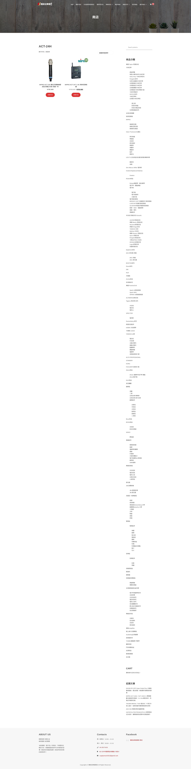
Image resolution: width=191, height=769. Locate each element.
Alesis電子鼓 (133, 377)
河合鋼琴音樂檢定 (89, 4)
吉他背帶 (132, 595)
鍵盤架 (132, 150)
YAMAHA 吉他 (134, 229)
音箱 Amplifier (130, 628)
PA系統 (132, 341)
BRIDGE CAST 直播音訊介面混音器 (140, 201)
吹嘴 (133, 544)
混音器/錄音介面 (134, 354)
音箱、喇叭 (133, 210)
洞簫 (131, 391)
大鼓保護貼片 (134, 456)
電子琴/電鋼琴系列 (135, 593)
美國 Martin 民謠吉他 (136, 222)
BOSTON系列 (130, 263)
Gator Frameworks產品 (133, 132)
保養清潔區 (129, 568)
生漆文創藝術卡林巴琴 (136, 81)
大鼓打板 (134, 197)
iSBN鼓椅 (132, 462)
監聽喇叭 (132, 347)
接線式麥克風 (134, 126)
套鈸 (131, 451)
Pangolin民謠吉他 (135, 238)
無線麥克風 (133, 124)
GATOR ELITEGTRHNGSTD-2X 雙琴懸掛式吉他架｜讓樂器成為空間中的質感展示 (139, 713)
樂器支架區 (129, 613)
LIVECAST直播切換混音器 (138, 203)
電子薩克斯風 (134, 199)
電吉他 (132, 308)
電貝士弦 (132, 475)
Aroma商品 (129, 279)
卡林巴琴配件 (134, 92)
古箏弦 (134, 405)
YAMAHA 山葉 (130, 334)
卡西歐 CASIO (130, 331)
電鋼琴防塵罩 (134, 449)
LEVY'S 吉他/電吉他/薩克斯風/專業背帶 (138, 157)
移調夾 (128, 571)
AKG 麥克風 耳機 (131, 253)
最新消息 (78, 4)
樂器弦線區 (129, 465)
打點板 (132, 453)
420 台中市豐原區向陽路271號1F (109, 751)
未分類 (128, 657)
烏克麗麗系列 (134, 604)
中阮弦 (134, 407)
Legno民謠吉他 (134, 244)
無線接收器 (133, 445)
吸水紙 (134, 535)
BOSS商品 (129, 422)
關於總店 (142, 4)
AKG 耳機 (133, 257)
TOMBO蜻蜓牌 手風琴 (133, 641)
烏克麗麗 (129, 383)
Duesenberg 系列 (131, 321)
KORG (128, 363)
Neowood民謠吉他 (135, 224)
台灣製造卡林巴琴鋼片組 (137, 90)
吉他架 (132, 141)
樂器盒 (132, 139)
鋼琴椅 (132, 460)
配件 (131, 152)
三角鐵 (132, 509)
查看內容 (50, 95)
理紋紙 (134, 537)
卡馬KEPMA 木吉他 (135, 240)
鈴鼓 (131, 518)
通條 (133, 539)
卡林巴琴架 (133, 96)
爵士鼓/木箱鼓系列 (135, 606)
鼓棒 (131, 447)
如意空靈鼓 (129, 116)
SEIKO (128, 432)
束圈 (133, 530)
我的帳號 (134, 4)
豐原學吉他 (100, 4)
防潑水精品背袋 (136, 108)
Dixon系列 (129, 266)
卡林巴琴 (129, 67)
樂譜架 (132, 145)
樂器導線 (132, 583)
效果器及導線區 (131, 578)
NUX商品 (129, 380)
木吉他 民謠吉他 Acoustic (134, 215)
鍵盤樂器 (132, 349)
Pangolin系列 (134, 79)
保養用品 (134, 541)
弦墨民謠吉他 (134, 246)
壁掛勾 (132, 154)
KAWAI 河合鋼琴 (131, 327)
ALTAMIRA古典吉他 (132, 298)
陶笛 (131, 513)
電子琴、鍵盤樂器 (135, 185)
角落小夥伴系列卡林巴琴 (137, 74)
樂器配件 (129, 440)
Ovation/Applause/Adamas (134, 171)
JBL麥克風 (133, 492)
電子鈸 (134, 192)
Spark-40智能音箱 (135, 290)
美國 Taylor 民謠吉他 (132, 64)
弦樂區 (128, 553)
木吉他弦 (132, 470)
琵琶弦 (134, 413)
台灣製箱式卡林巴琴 (136, 83)
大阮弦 (134, 409)
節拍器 (132, 437)
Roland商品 (129, 178)
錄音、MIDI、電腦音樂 (136, 208)
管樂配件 (132, 526)
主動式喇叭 (133, 343)
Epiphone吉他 (130, 250)
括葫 (131, 500)
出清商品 (129, 650)
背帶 (131, 164)
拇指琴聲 (132, 72)
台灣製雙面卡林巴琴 (136, 87)
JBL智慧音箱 (130, 485)
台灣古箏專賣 (130, 113)
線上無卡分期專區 (131, 631)
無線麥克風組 (134, 128)
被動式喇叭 (133, 345)
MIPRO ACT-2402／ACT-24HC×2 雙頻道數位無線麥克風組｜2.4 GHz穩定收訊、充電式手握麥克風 (138, 698)
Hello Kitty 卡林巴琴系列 (137, 76)
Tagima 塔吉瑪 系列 (132, 301)
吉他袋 (132, 427)
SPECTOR (129, 313)
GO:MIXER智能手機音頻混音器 (139, 205)
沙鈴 (131, 511)
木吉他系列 (133, 597)
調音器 (128, 575)
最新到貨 (129, 644)
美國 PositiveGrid (131, 285)
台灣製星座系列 (134, 110)
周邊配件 (132, 212)
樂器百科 (126, 4)
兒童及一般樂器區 (131, 495)
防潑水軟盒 (135, 105)
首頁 (72, 4)
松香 (133, 563)
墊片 (133, 548)
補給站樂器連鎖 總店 (136, 740)
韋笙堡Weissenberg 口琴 (137, 505)
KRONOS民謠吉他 (135, 242)
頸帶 (133, 533)
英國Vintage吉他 (135, 227)
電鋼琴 (132, 352)
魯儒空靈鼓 (129, 654)
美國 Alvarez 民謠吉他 (136, 233)
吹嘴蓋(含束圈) (136, 546)
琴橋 (133, 565)
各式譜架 (132, 620)
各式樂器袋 (133, 610)
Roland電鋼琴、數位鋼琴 (137, 183)
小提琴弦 (132, 479)
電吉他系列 (133, 599)
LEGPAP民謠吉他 (135, 220)
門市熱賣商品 (130, 647)
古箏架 (132, 618)
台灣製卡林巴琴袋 (135, 98)
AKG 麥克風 (133, 260)
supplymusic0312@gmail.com (109, 755)
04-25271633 (104, 747)
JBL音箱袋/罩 (134, 490)
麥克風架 (132, 143)
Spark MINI (133, 292)
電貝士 (132, 310)
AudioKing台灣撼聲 (132, 634)
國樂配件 (132, 400)
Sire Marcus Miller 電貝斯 (134, 167)
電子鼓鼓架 (135, 194)
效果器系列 (133, 608)
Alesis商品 (129, 370)
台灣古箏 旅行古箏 (135, 398)
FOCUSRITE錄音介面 (132, 367)
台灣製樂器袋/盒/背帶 (132, 588)
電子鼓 (132, 187)
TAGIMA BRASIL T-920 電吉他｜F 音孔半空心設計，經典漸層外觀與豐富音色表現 (139, 705)
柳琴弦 (134, 411)
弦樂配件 (132, 558)
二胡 (131, 393)
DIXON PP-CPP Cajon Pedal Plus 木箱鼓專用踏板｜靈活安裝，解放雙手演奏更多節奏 (139, 691)
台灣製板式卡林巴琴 (136, 85)
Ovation (132, 175)
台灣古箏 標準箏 (134, 395)
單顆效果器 (133, 585)
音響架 (132, 147)
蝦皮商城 (117, 4)
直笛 (131, 516)
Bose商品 (129, 419)
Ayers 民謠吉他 (134, 235)
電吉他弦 (132, 472)
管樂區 (128, 521)
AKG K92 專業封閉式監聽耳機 (135, 709)
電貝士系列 (133, 601)
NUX (127, 272)
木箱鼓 (128, 276)
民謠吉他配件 (130, 324)
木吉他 (132, 305)
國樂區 (128, 386)
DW (127, 269)
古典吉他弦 (133, 477)
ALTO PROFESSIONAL (133, 357)
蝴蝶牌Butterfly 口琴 (136, 507)
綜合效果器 (133, 429)
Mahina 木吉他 (134, 231)
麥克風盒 (132, 136)
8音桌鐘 (132, 502)
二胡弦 (134, 416)
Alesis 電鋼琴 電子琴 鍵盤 (137, 375)
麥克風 (128, 482)
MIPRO (128, 119)
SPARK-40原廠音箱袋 (136, 294)
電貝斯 (132, 318)
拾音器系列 (129, 638)
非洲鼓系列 (129, 282)
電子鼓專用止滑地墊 (136, 458)
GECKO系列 (133, 94)
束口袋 (134, 103)
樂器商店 (109, 4)
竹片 (133, 550)
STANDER (129, 360)
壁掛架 (132, 162)
